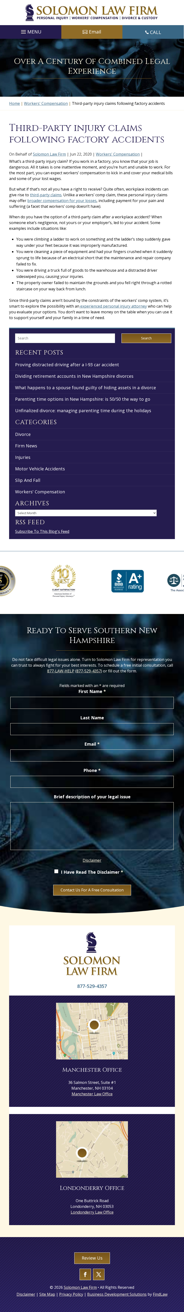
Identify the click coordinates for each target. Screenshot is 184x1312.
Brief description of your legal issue (92, 797)
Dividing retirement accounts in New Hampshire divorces (74, 376)
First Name (92, 691)
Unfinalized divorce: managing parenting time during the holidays (83, 410)
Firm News (26, 446)
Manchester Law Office (92, 1094)
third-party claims (46, 194)
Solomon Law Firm (49, 154)
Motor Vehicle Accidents (40, 469)
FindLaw (160, 1294)
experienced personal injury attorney (113, 306)
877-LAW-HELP (60, 671)
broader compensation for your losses (62, 200)
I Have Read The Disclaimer (92, 872)
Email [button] (95, 31)
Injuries (22, 457)
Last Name (92, 718)
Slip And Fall (27, 480)
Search (146, 338)
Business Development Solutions (117, 1294)
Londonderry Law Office (92, 1212)
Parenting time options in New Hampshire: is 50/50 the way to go (82, 399)
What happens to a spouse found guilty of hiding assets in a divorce (85, 387)
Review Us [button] (92, 1258)
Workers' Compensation (118, 154)
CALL (155, 32)
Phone (92, 770)
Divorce (23, 434)
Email (92, 744)
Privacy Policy (71, 1294)
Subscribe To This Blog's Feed (42, 531)
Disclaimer (92, 860)
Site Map (47, 1294)
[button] (30, 30)
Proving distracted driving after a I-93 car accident (67, 364)
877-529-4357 (88, 671)
